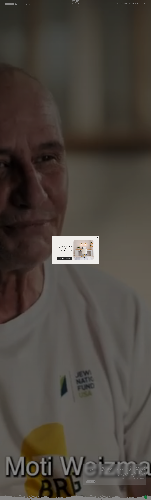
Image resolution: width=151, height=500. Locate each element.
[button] (97, 237)
